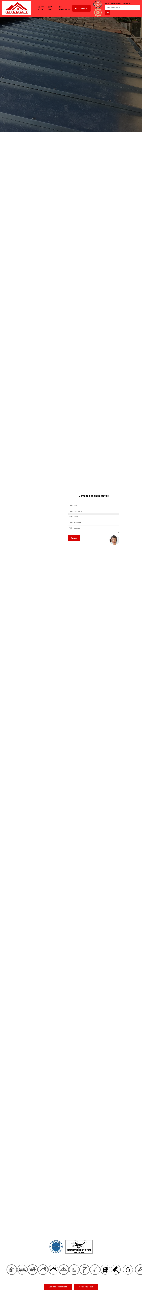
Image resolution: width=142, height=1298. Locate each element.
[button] (10, 649)
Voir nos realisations (58, 1287)
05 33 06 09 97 (41, 8)
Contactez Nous (86, 1287)
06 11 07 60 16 (51, 8)
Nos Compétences (64, 8)
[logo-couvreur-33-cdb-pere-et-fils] (16, 8)
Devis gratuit (81, 8)
